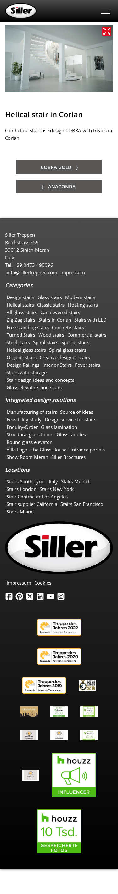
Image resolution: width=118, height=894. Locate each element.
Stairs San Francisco (81, 504)
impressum (19, 583)
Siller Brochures (68, 457)
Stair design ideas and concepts (40, 380)
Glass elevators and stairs (34, 387)
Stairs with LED (90, 320)
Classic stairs (51, 305)
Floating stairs (83, 305)
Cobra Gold (56, 167)
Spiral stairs (45, 342)
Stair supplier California (32, 504)
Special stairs (75, 342)
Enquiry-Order (22, 427)
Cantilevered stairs (60, 312)
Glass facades (71, 434)
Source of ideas (76, 412)
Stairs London (22, 489)
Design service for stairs (70, 419)
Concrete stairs (68, 327)
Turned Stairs (21, 335)
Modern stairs (80, 297)
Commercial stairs (86, 335)
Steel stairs (18, 342)
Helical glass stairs (26, 350)
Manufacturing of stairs (32, 412)
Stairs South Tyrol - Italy (32, 481)
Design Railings (23, 365)
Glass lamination (59, 427)
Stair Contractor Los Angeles (37, 496)
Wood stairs (51, 335)
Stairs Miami (20, 511)
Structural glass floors (30, 434)
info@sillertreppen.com (32, 272)
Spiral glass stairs (67, 350)
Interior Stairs (57, 365)
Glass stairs (49, 297)
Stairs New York (57, 489)
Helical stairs (20, 305)
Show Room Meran (27, 457)
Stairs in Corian (54, 320)
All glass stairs (22, 312)
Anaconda (62, 186)
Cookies (42, 583)
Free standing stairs (28, 327)
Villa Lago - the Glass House (36, 449)
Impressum (72, 272)
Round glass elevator (29, 442)
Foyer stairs (87, 365)
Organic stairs (22, 357)
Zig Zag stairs (21, 320)
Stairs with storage (27, 372)
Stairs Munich (76, 481)
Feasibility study (24, 419)
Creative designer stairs (65, 357)
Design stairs (20, 297)
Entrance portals (87, 449)
